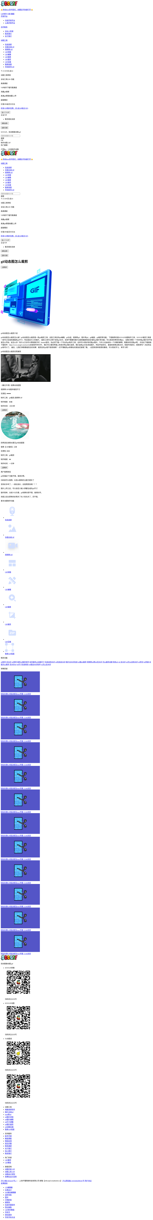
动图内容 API (10, 1169)
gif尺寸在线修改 (23, 664)
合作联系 (4, 27)
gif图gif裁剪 (82, 662)
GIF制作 (4, 14)
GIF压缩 (8, 62)
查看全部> (5, 123)
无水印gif (13, 664)
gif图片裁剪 (9, 1124)
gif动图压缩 (9, 1127)
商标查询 (8, 1215)
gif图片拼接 (9, 1117)
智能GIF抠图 (9, 1129)
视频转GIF (9, 49)
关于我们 (8, 36)
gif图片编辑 (9, 1119)
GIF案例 (8, 1160)
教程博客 (8, 1138)
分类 (9, 14)
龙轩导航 (8, 1195)
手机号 (7, 1212)
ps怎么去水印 (46, 664)
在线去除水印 (50, 662)
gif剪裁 (146, 662)
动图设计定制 (10, 1174)
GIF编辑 (8, 54)
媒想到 (7, 1202)
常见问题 (8, 1143)
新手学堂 (8, 1136)
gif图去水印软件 (35, 664)
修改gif (115, 662)
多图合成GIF (9, 47)
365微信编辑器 (10, 1192)
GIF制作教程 (9, 1210)
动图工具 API (10, 1172)
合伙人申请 (9, 31)
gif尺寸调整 (9, 1122)
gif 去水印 (122, 662)
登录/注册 (4, 128)
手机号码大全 (10, 1217)
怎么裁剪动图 (108, 662)
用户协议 (88, 1181)
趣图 (12, 14)
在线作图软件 (10, 1205)
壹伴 (6, 1197)
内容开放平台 (10, 20)
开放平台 (4, 16)
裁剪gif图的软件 (23, 662)
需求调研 (8, 1146)
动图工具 (4, 40)
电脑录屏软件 (10, 1109)
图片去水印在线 (72, 662)
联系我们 (8, 34)
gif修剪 (14, 662)
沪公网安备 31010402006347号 (73, 1181)
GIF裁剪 (8, 59)
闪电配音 (8, 1200)
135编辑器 (8, 1187)
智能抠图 (8, 64)
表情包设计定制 (11, 1177)
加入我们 (8, 1151)
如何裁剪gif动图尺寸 (37, 662)
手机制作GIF (9, 67)
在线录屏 (8, 44)
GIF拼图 (8, 52)
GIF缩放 (8, 57)
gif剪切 (140, 662)
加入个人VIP (5, 112)
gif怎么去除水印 (132, 662)
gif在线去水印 (60, 662)
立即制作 (4, 267)
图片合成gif (9, 1112)
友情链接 (4, 1183)
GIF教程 (8, 1162)
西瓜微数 (8, 1207)
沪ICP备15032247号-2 (8, 1181)
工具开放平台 (10, 23)
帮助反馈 (8, 1141)
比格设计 (8, 1190)
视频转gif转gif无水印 (94, 662)
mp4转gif (8, 1114)
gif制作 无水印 (6, 662)
